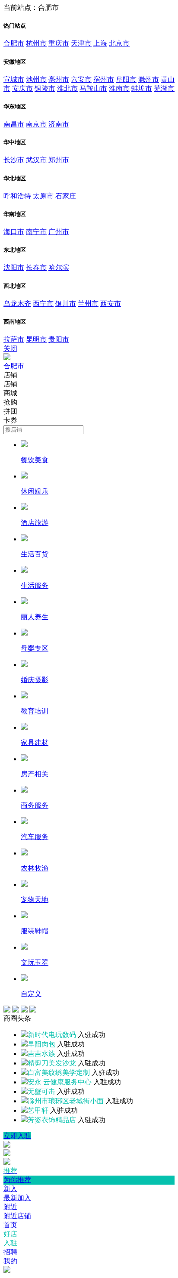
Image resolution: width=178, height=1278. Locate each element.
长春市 (36, 267)
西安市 (110, 303)
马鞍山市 (93, 88)
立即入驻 (17, 1135)
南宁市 (36, 231)
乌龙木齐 (17, 303)
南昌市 (13, 124)
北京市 (119, 43)
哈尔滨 (58, 267)
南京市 (36, 124)
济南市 (58, 124)
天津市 (81, 43)
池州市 (36, 79)
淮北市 (67, 88)
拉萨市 (13, 339)
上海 (100, 43)
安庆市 (22, 88)
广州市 (58, 231)
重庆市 (58, 43)
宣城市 (13, 79)
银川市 (65, 303)
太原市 (43, 196)
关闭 (10, 348)
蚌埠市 (141, 88)
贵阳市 (58, 339)
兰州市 (88, 303)
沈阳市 (13, 267)
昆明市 (36, 339)
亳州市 (58, 79)
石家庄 (65, 196)
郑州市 (58, 160)
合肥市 (13, 43)
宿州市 (103, 79)
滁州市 (148, 79)
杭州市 (36, 43)
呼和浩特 (17, 196)
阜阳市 (126, 79)
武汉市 (36, 160)
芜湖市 (164, 88)
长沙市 (13, 160)
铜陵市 (45, 88)
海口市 (13, 231)
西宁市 (43, 303)
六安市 (81, 79)
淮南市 (119, 88)
